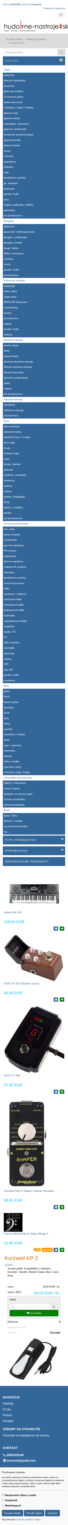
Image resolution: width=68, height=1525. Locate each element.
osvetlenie (9, 680)
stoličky (8, 334)
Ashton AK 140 (12, 912)
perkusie (8, 469)
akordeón (9, 707)
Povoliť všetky (12, 1513)
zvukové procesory (14, 583)
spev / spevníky (12, 745)
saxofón (8, 729)
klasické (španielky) (15, 80)
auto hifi (8, 669)
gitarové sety (11, 113)
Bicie (6, 421)
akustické (9, 86)
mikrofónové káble (14, 604)
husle (7, 712)
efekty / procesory (14, 253)
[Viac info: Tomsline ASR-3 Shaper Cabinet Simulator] (56, 1207)
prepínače (9, 188)
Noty (6, 685)
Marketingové (13, 1505)
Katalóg (8, 1403)
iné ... (7, 831)
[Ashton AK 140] (34, 890)
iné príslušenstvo (13, 215)
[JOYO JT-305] (34, 1039)
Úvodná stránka (14, 39)
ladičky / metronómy (15, 783)
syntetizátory (11, 307)
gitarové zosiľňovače (15, 129)
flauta (7, 723)
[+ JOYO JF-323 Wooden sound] (62, 999)
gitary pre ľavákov (13, 91)
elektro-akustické (13, 102)
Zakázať (52, 1513)
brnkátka (8, 167)
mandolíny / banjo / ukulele (18, 107)
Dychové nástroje (13, 339)
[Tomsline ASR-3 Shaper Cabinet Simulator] (26, 1143)
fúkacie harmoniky (14, 372)
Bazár (7, 810)
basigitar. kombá (13, 242)
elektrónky (9, 210)
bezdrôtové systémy (15, 177)
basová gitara (11, 702)
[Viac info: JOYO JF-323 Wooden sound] (56, 999)
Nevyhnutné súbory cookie (20, 1495)
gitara (7, 691)
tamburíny (9, 480)
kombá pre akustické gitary (18, 134)
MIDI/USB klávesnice (15, 302)
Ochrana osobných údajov (28, 1519)
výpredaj (47, 1250)
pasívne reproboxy (14, 545)
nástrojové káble (13, 599)
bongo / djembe (12, 464)
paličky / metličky (13, 507)
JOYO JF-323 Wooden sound (21, 983)
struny (7, 150)
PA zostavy (10, 550)
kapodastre (10, 161)
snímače (8, 156)
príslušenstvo (11, 275)
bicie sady (9, 442)
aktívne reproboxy (13, 561)
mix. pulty (9, 529)
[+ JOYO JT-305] (62, 1092)
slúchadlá (9, 648)
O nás (7, 1409)
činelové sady (11, 453)
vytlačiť (9, 1265)
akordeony (9, 404)
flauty (7, 350)
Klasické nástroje (13, 399)
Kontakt (8, 1421)
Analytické (11, 1500)
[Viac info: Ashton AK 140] (56, 929)
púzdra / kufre (11, 194)
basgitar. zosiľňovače (15, 237)
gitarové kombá (12, 140)
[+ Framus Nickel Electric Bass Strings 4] (62, 1250)
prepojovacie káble (14, 610)
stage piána (10, 296)
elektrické (9, 75)
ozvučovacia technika (16, 826)
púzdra (7, 512)
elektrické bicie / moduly (17, 437)
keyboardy (9, 286)
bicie (6, 718)
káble (7, 588)
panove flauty (11, 356)
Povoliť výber (34, 1513)
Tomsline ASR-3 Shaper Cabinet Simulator (29, 1190)
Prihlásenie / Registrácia (54, 8)
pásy (6, 199)
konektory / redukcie (15, 594)
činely (7, 448)
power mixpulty (12, 534)
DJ (5, 637)
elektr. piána (10, 291)
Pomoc (7, 1415)
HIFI (6, 664)
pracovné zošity (12, 767)
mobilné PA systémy (15, 567)
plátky (7, 383)
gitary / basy (10, 815)
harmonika (9, 750)
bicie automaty (12, 426)
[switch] (3, 1495)
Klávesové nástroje (14, 280)
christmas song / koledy (17, 772)
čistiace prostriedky (14, 799)
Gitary (7, 69)
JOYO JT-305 (12, 1075)
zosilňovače (10, 539)
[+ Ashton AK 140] (62, 929)
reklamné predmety (14, 804)
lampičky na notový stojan (18, 794)
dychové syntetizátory (16, 377)
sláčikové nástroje (14, 410)
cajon (7, 459)
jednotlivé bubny (13, 431)
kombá (7, 313)
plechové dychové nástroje (18, 361)
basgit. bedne (11, 248)
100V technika (11, 642)
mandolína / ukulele (14, 734)
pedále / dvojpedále (14, 496)
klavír (7, 696)
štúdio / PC (10, 631)
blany (7, 502)
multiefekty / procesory (16, 123)
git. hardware (11, 183)
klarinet (8, 756)
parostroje (9, 653)
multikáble (9, 615)
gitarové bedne (12, 145)
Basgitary (9, 221)
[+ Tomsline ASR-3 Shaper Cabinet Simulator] (62, 1207)
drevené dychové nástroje (18, 367)
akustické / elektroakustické (19, 231)
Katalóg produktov (36, 39)
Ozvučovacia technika (16, 523)
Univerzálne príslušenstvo (18, 777)
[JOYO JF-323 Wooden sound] (34, 957)
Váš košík (33, 60)
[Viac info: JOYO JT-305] (56, 1092)
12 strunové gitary (13, 96)
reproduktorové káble (15, 621)
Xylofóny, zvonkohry (15, 475)
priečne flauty (11, 345)
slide (6, 172)
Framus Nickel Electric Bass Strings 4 (26, 1233)
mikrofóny (9, 572)
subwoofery (10, 556)
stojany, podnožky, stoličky (18, 204)
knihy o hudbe (11, 761)
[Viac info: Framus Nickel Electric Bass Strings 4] (56, 1250)
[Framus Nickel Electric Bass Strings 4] (13, 1222)
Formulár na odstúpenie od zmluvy (26, 1435)
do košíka (35, 1313)
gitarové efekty (12, 118)
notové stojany (12, 788)
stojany (8, 323)
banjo (7, 739)
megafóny (9, 626)
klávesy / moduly (13, 820)
